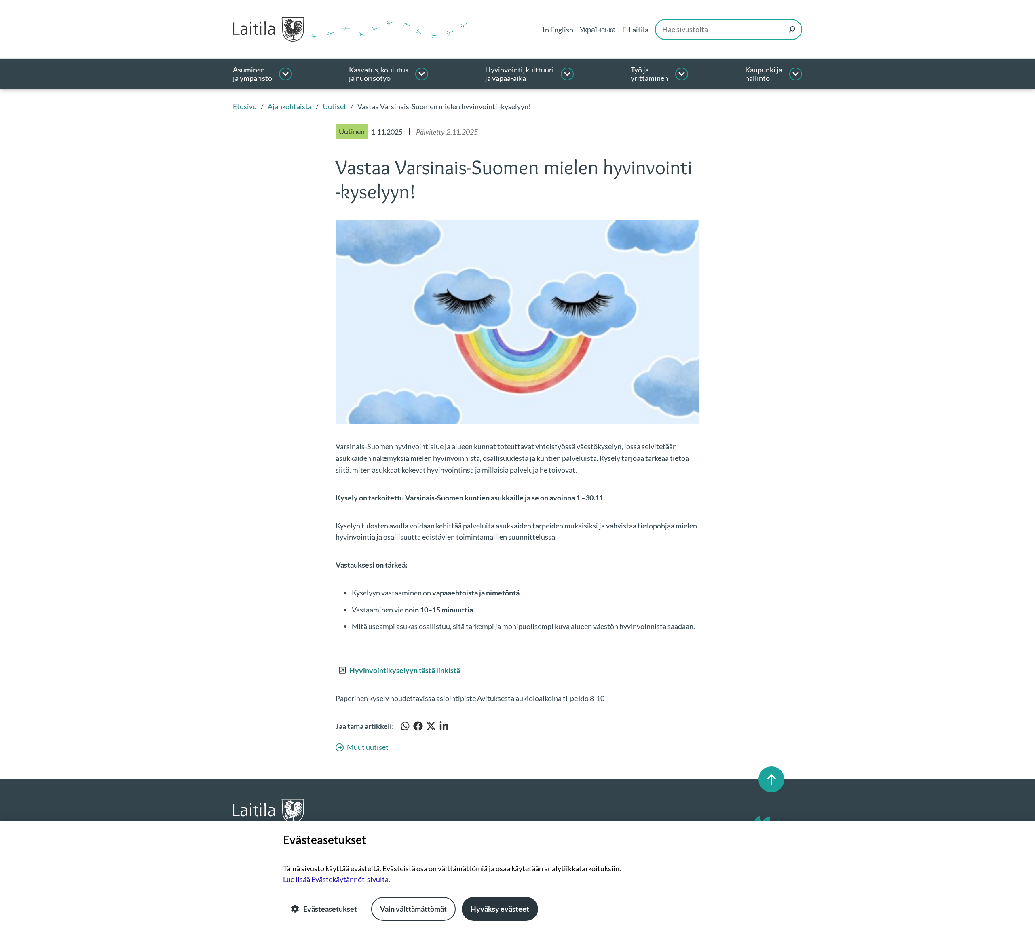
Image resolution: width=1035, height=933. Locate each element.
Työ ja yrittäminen (649, 74)
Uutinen (352, 131)
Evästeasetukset (330, 908)
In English (558, 29)
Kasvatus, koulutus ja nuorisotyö (378, 74)
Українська (598, 29)
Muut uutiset (368, 747)
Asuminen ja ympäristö (252, 74)
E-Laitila (635, 29)
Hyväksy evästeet (500, 908)
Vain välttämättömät (413, 908)
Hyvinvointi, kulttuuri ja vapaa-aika (519, 74)
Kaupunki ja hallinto (763, 74)
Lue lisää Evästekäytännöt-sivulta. (336, 879)
